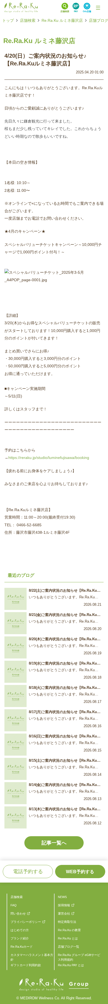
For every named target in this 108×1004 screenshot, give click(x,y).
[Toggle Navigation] (98, 7)
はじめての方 (20, 930)
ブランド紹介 (20, 938)
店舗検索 (27, 20)
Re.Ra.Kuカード (22, 946)
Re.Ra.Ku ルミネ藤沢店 (62, 20)
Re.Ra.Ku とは (68, 938)
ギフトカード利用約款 (26, 965)
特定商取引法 (67, 921)
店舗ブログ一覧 (68, 946)
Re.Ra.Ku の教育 (69, 930)
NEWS (62, 897)
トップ (8, 20)
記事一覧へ (54, 843)
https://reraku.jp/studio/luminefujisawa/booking (48, 457)
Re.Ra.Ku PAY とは (71, 965)
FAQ (14, 905)
